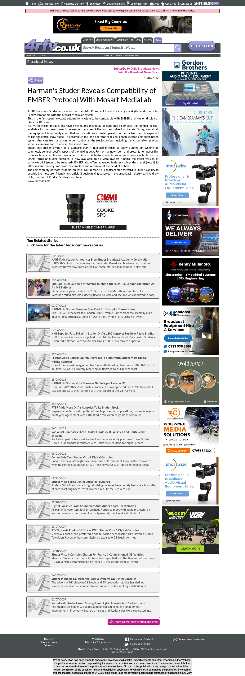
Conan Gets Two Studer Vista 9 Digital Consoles (82, 457)
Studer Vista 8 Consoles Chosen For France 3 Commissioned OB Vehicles (97, 554)
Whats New (98, 639)
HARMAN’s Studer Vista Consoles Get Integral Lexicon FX (88, 383)
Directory (88, 39)
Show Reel (95, 3)
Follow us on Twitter (140, 644)
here (168, 10)
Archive (148, 39)
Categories (49, 645)
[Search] (177, 48)
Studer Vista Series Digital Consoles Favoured (80, 481)
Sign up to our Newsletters (192, 639)
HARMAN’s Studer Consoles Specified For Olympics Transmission (93, 309)
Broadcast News (50, 3)
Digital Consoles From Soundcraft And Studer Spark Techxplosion (93, 506)
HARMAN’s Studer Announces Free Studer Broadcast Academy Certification (100, 259)
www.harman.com (39, 181)
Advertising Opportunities (98, 642)
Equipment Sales (116, 3)
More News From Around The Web (136, 622)
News (158, 39)
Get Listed (170, 3)
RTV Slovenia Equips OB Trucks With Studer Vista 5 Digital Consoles (95, 530)
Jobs (156, 3)
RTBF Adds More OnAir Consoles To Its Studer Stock (85, 407)
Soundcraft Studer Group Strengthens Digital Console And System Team (98, 603)
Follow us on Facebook (142, 639)
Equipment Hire (139, 3)
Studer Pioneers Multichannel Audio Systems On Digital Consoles (93, 579)
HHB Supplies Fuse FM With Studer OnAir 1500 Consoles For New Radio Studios (103, 333)
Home (33, 3)
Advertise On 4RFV (74, 3)
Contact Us (186, 3)
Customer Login (49, 642)
